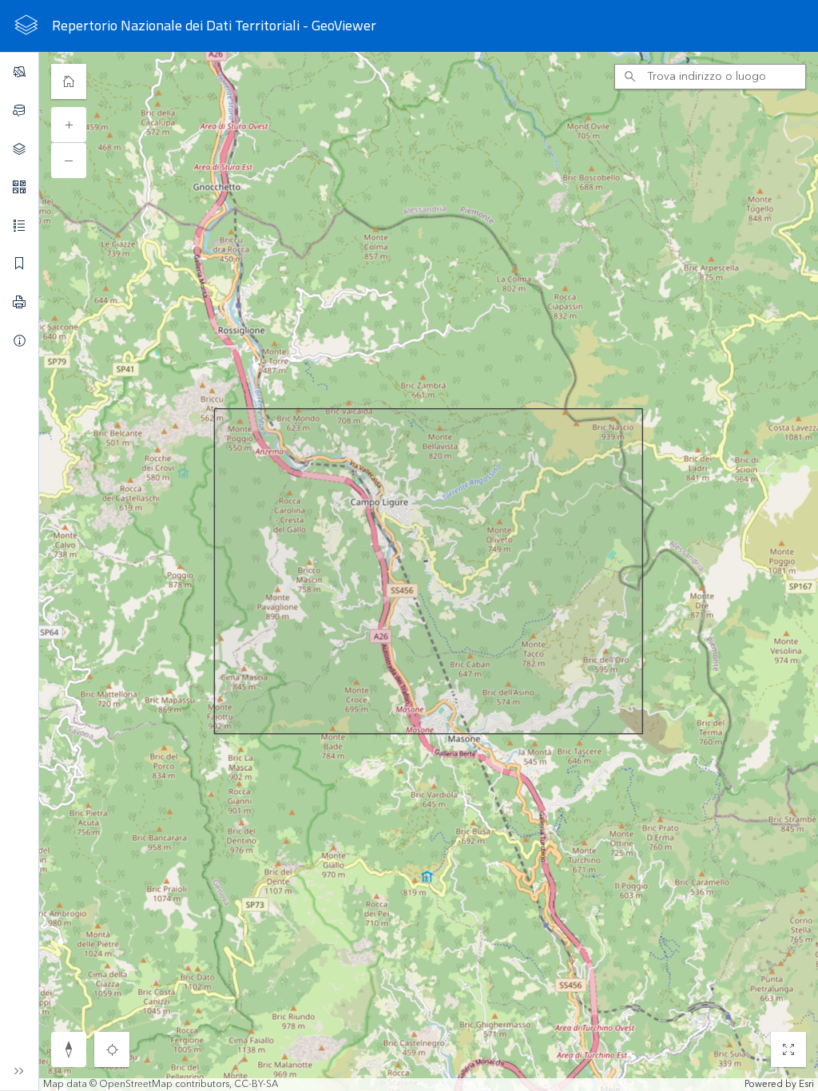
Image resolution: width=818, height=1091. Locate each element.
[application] (409, 571)
